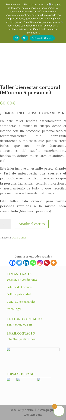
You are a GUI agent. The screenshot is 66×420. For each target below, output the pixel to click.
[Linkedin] (26, 263)
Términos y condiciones (22, 279)
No (24, 38)
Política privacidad (19, 294)
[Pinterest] (47, 263)
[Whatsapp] (33, 263)
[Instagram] (40, 263)
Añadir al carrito (32, 224)
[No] (61, 21)
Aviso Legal (14, 309)
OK (16, 38)
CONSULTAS (19, 237)
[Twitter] (19, 263)
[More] (54, 263)
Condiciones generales (21, 301)
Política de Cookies (19, 287)
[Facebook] (12, 263)
